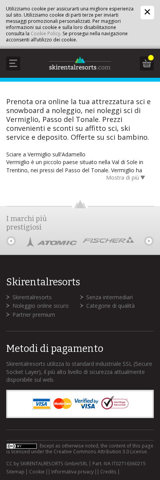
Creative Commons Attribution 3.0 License (100, 451)
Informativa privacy (72, 472)
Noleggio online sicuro (40, 305)
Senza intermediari (109, 297)
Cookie (37, 472)
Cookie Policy (45, 33)
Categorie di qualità (110, 305)
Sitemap (15, 472)
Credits (108, 472)
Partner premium (33, 314)
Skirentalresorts (32, 297)
